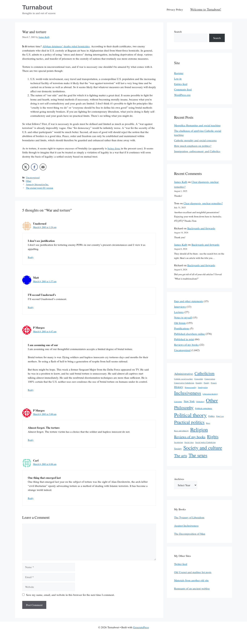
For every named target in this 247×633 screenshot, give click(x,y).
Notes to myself (183, 317)
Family (206, 383)
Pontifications (181, 328)
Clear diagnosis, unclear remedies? (203, 203)
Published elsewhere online (189, 334)
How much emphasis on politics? (192, 146)
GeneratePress (141, 627)
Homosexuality (190, 387)
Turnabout (37, 7)
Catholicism (204, 373)
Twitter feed (180, 564)
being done (114, 148)
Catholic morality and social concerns (195, 140)
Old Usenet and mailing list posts (192, 572)
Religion (199, 429)
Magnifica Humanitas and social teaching (197, 125)
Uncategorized (32, 177)
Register (178, 73)
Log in (178, 78)
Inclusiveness (187, 392)
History (178, 387)
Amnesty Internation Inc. (37, 184)
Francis (214, 383)
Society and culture (202, 447)
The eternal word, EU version (39, 187)
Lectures (179, 312)
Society (178, 448)
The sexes (198, 455)
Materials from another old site (191, 580)
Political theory (190, 414)
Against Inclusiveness (186, 525)
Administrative (183, 374)
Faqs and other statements (188, 301)
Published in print (184, 339)
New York (189, 401)
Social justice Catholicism (205, 442)
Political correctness (203, 408)
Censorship (198, 379)
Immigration (203, 387)
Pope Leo (220, 416)
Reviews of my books (186, 344)
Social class (189, 442)
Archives (179, 479)
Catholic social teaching (183, 379)
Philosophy (183, 407)
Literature (178, 401)
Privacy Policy (175, 9)
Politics (211, 416)
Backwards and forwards (201, 228)
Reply (30, 257)
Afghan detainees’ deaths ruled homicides (66, 46)
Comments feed (183, 89)
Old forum (180, 323)
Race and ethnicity (181, 430)
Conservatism (210, 379)
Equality (199, 383)
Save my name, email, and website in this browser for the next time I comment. (70, 595)
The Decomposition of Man (189, 533)
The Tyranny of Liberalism (189, 517)
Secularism (178, 442)
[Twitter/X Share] (25, 167)
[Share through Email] (43, 167)
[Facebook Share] (34, 167)
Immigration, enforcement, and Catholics (197, 151)
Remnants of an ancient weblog (192, 588)
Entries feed (180, 84)
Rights (212, 436)
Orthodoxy (200, 401)
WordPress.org (182, 95)
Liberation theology (210, 394)
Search (178, 31)
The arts (180, 455)
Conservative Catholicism (184, 383)
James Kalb (180, 182)
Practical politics (189, 422)
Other (28, 181)
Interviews (180, 306)
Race (208, 423)
